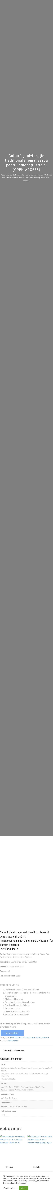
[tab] (26, 1050)
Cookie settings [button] (10, 1188)
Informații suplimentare (13, 1050)
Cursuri (11, 1037)
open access (12, 1041)
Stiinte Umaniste (42, 1037)
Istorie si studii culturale (34, 175)
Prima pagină (6, 175)
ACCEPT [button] (24, 1188)
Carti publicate (18, 175)
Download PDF (12, 1033)
